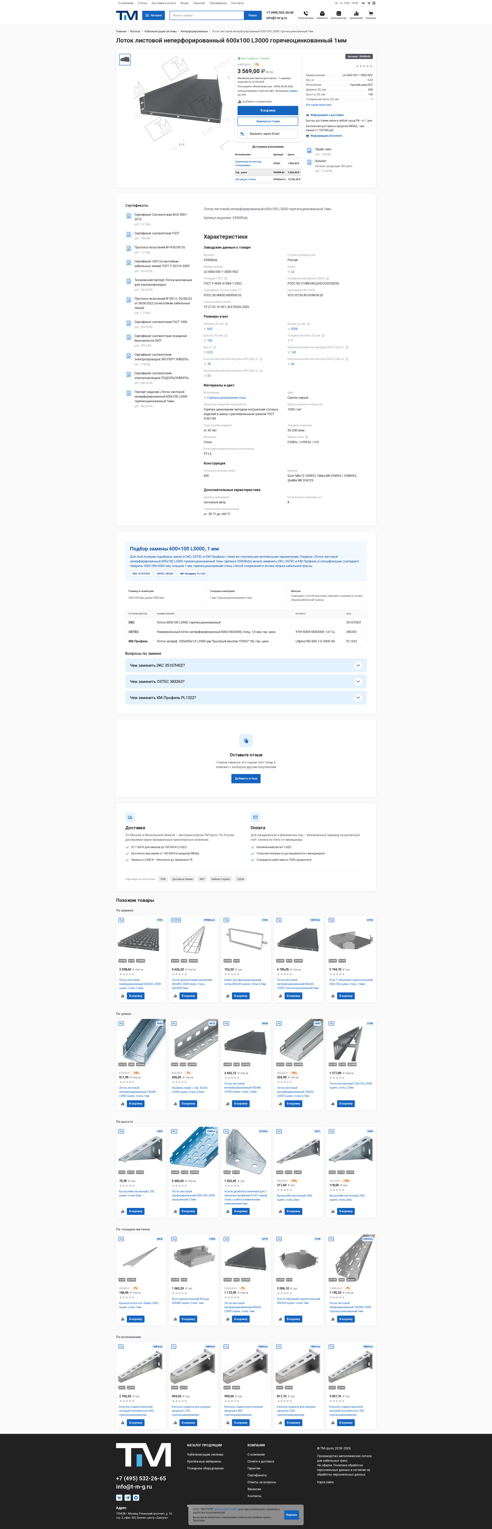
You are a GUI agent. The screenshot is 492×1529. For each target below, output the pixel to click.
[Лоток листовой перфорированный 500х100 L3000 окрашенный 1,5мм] (193, 1172)
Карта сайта (325, 1482)
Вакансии (254, 1489)
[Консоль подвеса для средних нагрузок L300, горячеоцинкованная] (298, 1385)
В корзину (268, 110)
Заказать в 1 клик (268, 121)
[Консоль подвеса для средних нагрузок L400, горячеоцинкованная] (246, 1385)
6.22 (210, 352)
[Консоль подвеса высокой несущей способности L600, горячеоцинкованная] (141, 1385)
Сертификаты (218, 3)
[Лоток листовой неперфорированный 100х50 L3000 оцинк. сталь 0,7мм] (298, 1064)
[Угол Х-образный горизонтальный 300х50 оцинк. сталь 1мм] (298, 1280)
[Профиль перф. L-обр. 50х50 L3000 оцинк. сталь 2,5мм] (193, 1064)
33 (209, 376)
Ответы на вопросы (262, 1482)
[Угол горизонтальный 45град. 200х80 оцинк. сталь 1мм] (193, 1280)
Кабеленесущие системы (161, 31)
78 (209, 364)
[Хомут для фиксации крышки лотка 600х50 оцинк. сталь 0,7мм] (246, 959)
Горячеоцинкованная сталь (226, 398)
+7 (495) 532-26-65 (279, 12)
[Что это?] (226, 278)
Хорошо (291, 1514)
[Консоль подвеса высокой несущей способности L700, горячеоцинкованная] (351, 1385)
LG (292, 272)
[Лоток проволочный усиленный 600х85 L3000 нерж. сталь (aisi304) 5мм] (193, 959)
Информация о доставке (327, 115)
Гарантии (199, 3)
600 (209, 329)
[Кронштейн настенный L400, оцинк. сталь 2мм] (298, 1172)
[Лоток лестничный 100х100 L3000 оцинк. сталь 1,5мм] (351, 1064)
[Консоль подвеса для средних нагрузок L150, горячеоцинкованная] (193, 1385)
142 (293, 352)
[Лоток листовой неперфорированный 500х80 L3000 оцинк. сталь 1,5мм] (246, 1064)
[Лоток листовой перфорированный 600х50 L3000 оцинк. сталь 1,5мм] (141, 959)
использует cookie (226, 1509)
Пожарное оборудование (205, 1468)
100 (209, 340)
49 (292, 364)
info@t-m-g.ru (276, 18)
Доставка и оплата (164, 3)
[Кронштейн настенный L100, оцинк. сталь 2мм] (141, 1172)
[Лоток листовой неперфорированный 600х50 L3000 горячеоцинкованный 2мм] (298, 959)
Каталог (156, 15)
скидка (293, 90)
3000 (294, 329)
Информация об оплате (326, 135)
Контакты (237, 3)
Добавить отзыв (246, 778)
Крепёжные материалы (204, 1461)
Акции (184, 3)
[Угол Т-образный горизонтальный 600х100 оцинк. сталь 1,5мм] (351, 959)
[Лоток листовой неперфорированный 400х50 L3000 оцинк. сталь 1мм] (246, 1280)
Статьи (142, 3)
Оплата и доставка (261, 1461)
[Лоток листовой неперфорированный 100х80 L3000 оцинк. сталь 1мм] (141, 1064)
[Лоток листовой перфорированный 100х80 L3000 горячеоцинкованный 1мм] (351, 1280)
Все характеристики (318, 104)
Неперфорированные (194, 31)
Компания (256, 1445)
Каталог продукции (204, 1445)
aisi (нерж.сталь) (245, 179)
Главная (121, 31)
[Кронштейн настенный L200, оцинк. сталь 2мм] (351, 1172)
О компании (125, 3)
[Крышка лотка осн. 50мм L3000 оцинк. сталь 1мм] (141, 1280)
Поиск (252, 15)
